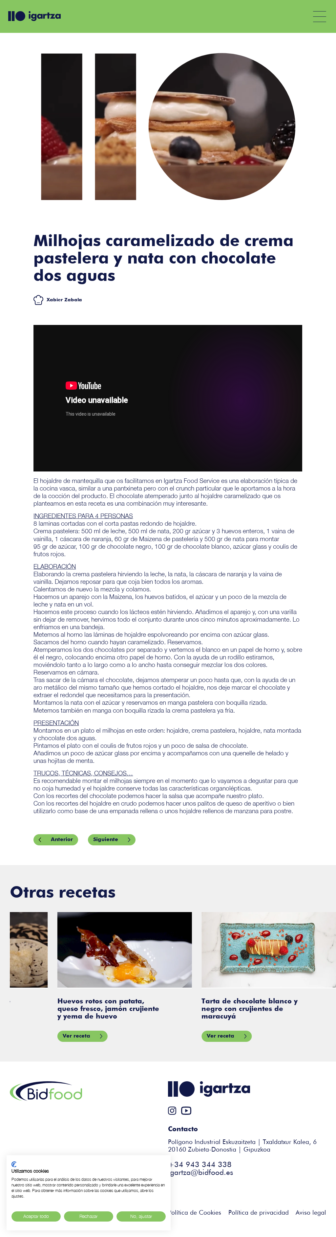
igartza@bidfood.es (200, 1173)
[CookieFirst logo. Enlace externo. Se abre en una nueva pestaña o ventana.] (13, 1164)
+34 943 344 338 (200, 1165)
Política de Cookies (194, 1213)
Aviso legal (311, 1213)
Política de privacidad (258, 1213)
